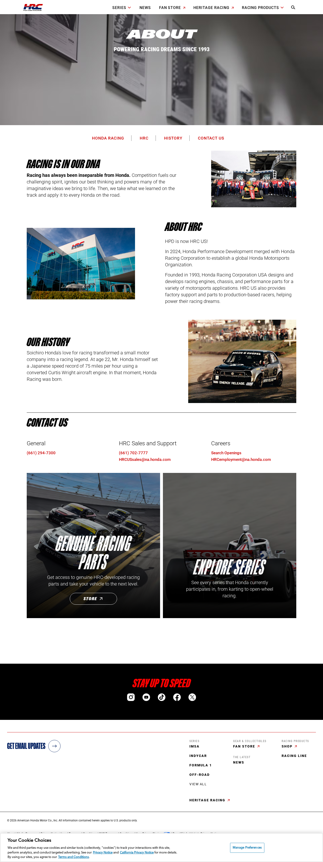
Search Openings (226, 452)
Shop (288, 746)
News (145, 7)
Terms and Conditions (73, 857)
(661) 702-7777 (133, 452)
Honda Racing (108, 138)
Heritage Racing (211, 7)
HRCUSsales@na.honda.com (145, 459)
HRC (144, 138)
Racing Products (260, 7)
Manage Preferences (247, 847)
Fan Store (170, 7)
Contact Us (211, 138)
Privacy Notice (103, 852)
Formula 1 (200, 765)
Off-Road (199, 775)
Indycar (198, 756)
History (173, 138)
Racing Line (294, 756)
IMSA (194, 746)
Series (119, 7)
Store (90, 598)
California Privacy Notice (137, 852)
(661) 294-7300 (41, 452)
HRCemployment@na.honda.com (241, 459)
